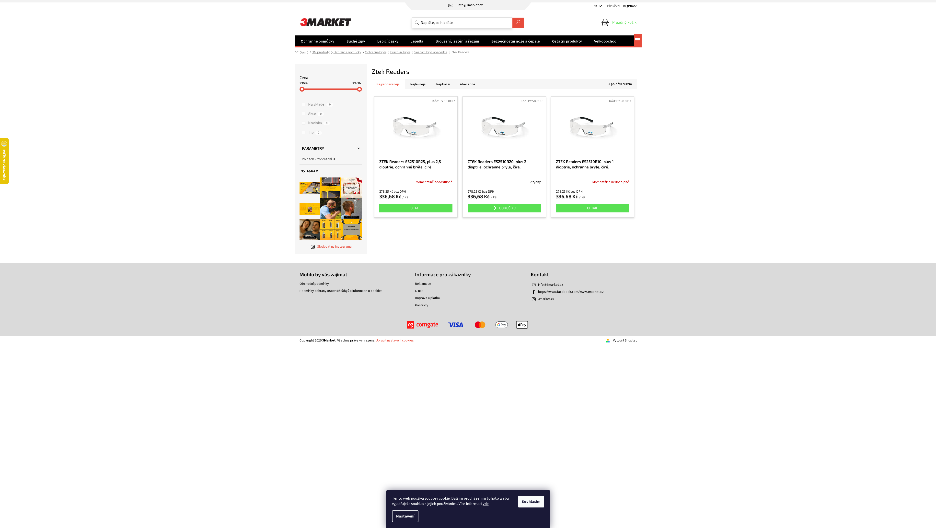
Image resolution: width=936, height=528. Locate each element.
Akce (315, 113)
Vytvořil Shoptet (625, 340)
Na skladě (319, 104)
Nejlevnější (418, 84)
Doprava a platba (427, 298)
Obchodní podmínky (314, 284)
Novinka (317, 123)
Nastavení (405, 516)
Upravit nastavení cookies (395, 340)
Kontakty (421, 305)
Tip (313, 132)
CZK (594, 6)
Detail (415, 208)
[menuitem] (317, 41)
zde (486, 503)
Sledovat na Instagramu (334, 246)
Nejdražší (443, 84)
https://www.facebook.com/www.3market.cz (571, 291)
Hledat (518, 23)
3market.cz (546, 299)
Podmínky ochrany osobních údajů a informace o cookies (341, 291)
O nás (419, 291)
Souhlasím (531, 501)
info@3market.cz (550, 284)
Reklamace (423, 284)
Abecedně (467, 84)
